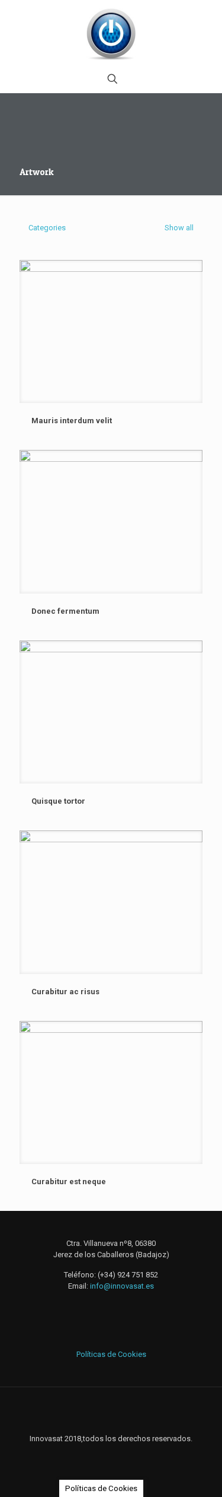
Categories (47, 227)
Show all (178, 227)
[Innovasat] (111, 32)
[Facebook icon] (98, 1455)
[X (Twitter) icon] (111, 1455)
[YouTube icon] (123, 1455)
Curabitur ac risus (65, 991)
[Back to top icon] (111, 1411)
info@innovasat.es (122, 1286)
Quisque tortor (58, 801)
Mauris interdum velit (71, 420)
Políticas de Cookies (111, 1354)
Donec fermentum (65, 611)
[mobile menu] (206, 24)
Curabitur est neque (68, 1181)
